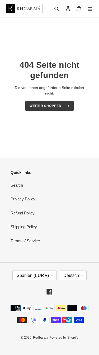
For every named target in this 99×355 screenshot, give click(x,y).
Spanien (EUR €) (33, 275)
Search (17, 185)
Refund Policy (23, 213)
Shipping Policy (24, 226)
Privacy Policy (23, 199)
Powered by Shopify (63, 337)
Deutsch (71, 275)
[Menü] (90, 8)
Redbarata (40, 337)
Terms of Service (25, 241)
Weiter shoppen (46, 106)
